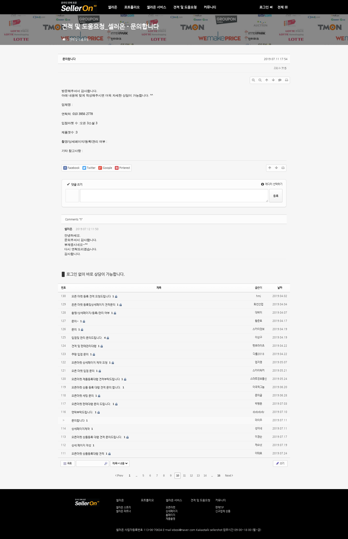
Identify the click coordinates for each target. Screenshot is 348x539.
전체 (280, 7)
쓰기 (281, 463)
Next (228, 475)
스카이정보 (258, 329)
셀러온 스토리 (123, 507)
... (136, 475)
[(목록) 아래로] (273, 80)
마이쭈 (258, 420)
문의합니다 (69, 59)
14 (205, 475)
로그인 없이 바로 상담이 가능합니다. (96, 274)
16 (218, 475)
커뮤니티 (210, 7)
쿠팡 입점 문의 (80, 354)
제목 (158, 287)
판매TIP (219, 507)
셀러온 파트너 (123, 511)
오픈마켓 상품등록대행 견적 (88, 453)
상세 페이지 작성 (81, 445)
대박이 (258, 312)
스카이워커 (258, 370)
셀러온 (112, 7)
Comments (74, 219)
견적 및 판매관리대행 (84, 346)
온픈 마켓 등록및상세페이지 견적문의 (93, 304)
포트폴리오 (132, 7)
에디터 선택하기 (273, 184)
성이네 (258, 428)
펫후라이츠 (258, 345)
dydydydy (258, 411)
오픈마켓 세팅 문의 (82, 395)
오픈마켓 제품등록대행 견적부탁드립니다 (95, 379)
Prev (119, 475)
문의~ (75, 321)
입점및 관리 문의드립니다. (87, 337)
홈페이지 (170, 514)
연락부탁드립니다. (82, 412)
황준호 (258, 320)
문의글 (258, 395)
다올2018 (258, 353)
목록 (69, 463)
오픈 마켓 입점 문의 (83, 370)
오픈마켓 (170, 507)
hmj (258, 296)
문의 (74, 329)
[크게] (253, 80)
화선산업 (258, 304)
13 (198, 475)
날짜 (279, 287)
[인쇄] (286, 80)
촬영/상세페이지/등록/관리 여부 (90, 313)
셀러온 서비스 (156, 7)
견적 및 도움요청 (185, 7)
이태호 (258, 453)
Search (106, 463)
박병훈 (258, 403)
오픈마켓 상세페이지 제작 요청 (89, 362)
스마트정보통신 (258, 378)
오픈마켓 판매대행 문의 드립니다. (91, 404)
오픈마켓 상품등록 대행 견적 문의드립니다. (97, 437)
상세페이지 (172, 511)
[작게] (260, 80)
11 (184, 475)
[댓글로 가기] (280, 80)
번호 (63, 287)
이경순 (258, 436)
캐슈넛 (258, 445)
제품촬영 (170, 518)
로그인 (264, 7)
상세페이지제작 (80, 428)
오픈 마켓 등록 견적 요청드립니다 (91, 296)
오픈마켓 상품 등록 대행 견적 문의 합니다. (96, 387)
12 (191, 475)
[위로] (266, 80)
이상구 (258, 337)
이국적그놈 (258, 387)
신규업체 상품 (222, 511)
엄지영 (258, 362)
